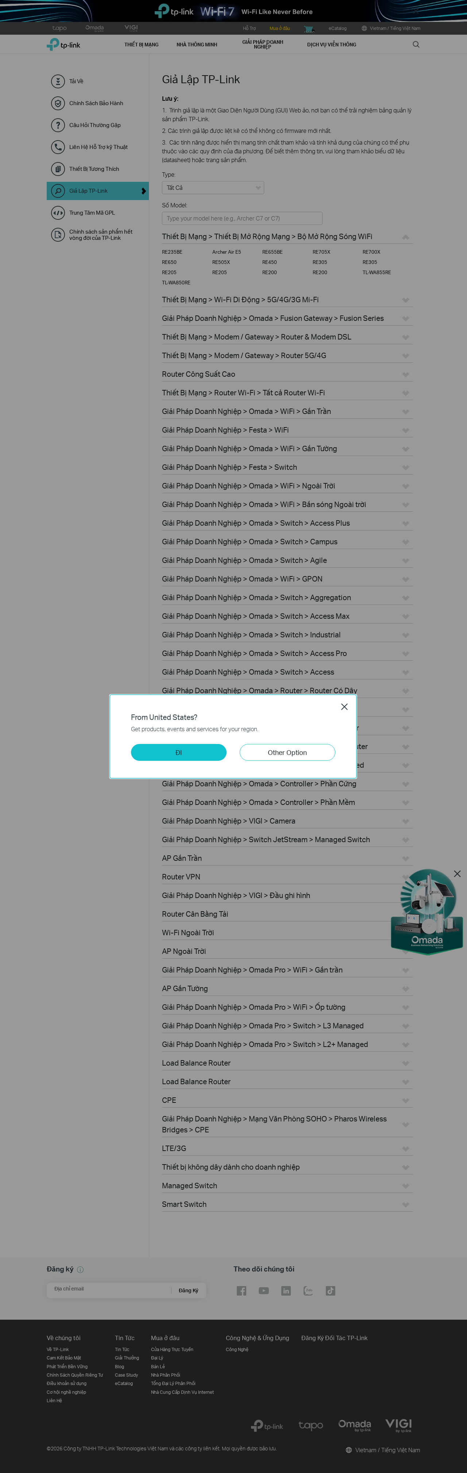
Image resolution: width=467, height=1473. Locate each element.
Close (344, 707)
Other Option (287, 752)
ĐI (178, 752)
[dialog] (233, 736)
